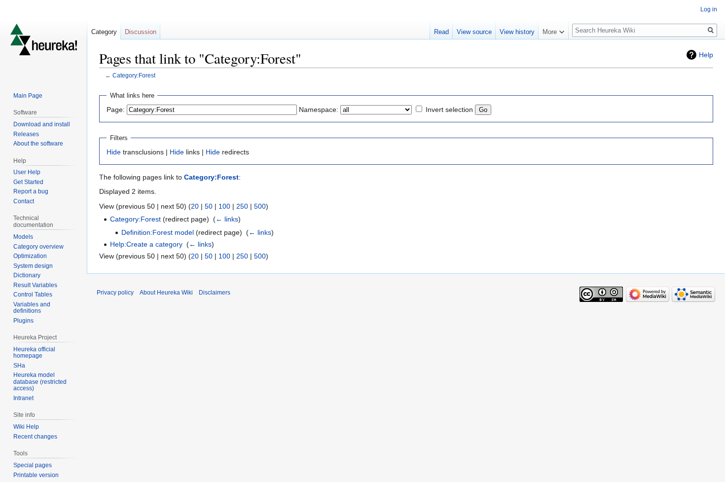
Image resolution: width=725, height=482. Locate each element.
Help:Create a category (146, 244)
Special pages (32, 465)
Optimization (30, 256)
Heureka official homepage (34, 353)
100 (224, 206)
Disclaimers (214, 292)
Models (23, 236)
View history (517, 32)
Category (104, 32)
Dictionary (26, 275)
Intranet (23, 398)
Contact (23, 201)
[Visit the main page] (43, 39)
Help (706, 55)
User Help (26, 172)
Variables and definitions (31, 308)
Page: (116, 109)
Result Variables (35, 285)
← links (227, 219)
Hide (114, 152)
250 (242, 206)
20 (195, 206)
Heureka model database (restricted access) (40, 381)
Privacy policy (115, 292)
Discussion (140, 32)
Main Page (27, 95)
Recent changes (35, 436)
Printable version (36, 475)
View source (474, 32)
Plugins (23, 320)
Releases (26, 134)
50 (209, 206)
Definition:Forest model (157, 232)
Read (441, 32)
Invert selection (449, 109)
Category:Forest (133, 75)
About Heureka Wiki (166, 292)
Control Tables (32, 294)
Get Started (28, 182)
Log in (708, 9)
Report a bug (30, 191)
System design (33, 265)
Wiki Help (26, 426)
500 (260, 206)
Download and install (41, 124)
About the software (38, 143)
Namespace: (318, 109)
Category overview (38, 246)
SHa (19, 365)
